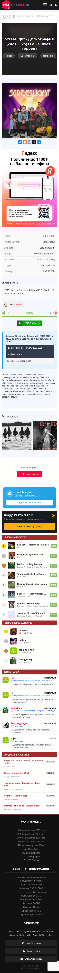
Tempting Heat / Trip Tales (30, 574)
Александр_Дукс (19, 723)
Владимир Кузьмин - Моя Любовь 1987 (32, 554)
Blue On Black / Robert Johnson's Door (32, 584)
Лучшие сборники (31, 853)
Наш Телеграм (33, 943)
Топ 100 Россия (31, 860)
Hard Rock (48, 55)
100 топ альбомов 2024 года (31, 838)
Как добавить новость (31, 881)
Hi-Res (16, 16)
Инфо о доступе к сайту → (27, 495)
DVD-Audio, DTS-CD (31, 896)
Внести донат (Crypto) (29, 526)
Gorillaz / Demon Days (28, 603)
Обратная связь (33, 958)
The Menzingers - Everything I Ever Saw (22, 784)
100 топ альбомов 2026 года (31, 830)
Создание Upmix (31, 907)
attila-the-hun (26, 649)
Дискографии (27, 55)
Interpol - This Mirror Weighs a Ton (22, 806)
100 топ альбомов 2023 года (31, 841)
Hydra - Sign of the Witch (17, 773)
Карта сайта (33, 951)
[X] (34, 142)
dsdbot (19, 304)
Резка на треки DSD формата (31, 892)
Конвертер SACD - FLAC (31, 888)
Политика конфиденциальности (31, 877)
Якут (13, 678)
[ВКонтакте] (20, 142)
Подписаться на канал (29, 502)
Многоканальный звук (31, 899)
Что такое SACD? (31, 903)
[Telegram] (29, 142)
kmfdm (22, 640)
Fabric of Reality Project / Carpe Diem (32, 594)
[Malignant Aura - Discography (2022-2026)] (16, 435)
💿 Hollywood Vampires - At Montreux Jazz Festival (31, 680)
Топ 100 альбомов (31, 849)
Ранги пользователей (31, 884)
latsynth (23, 630)
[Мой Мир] (39, 142)
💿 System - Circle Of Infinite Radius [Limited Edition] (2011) (34, 711)
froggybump (26, 659)
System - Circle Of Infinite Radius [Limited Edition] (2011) (32, 613)
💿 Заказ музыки (18, 726)
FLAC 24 (18, 5)
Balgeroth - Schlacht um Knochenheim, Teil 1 (24, 761)
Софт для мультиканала (31, 914)
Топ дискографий (31, 856)
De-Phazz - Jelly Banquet (29, 564)
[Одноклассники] (25, 142)
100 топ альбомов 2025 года (31, 834)
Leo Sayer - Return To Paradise (33, 545)
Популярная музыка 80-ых (31, 845)
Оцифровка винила (31, 911)
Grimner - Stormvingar (15, 796)
